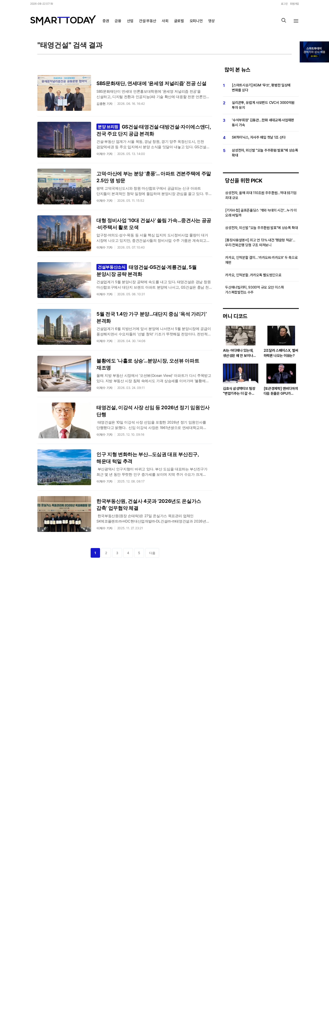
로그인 (284, 3)
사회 (165, 21)
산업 (130, 21)
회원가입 (294, 3)
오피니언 (196, 21)
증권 (106, 21)
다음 (152, 553)
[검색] (283, 21)
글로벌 (179, 21)
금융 (118, 21)
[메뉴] (296, 21)
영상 (211, 21)
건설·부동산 (147, 21)
